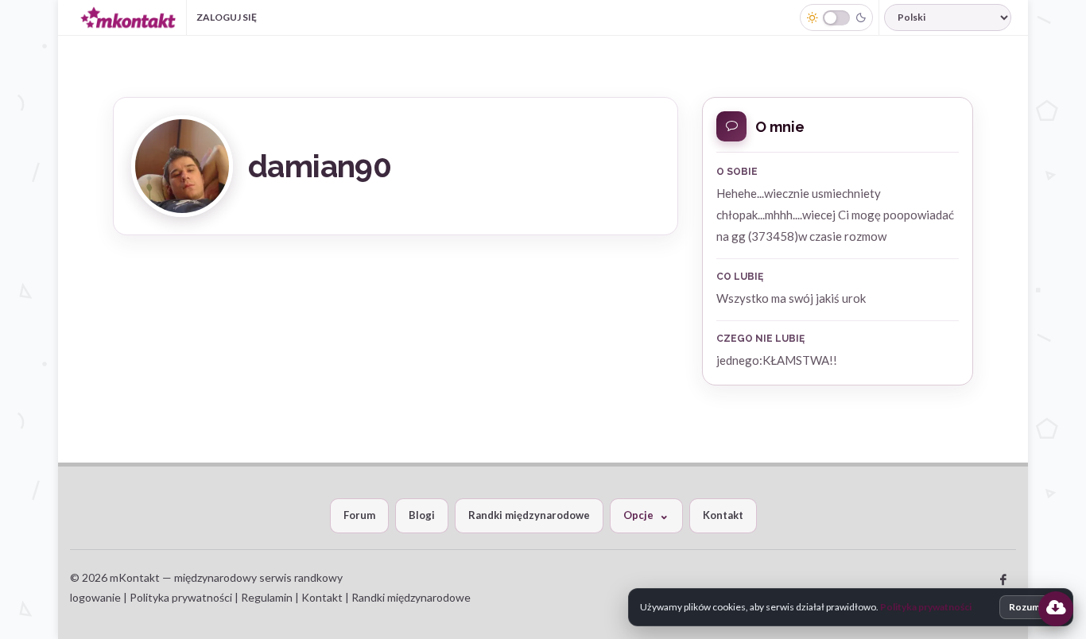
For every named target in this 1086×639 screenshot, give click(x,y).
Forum (359, 515)
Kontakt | (326, 597)
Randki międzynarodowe (529, 515)
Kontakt (723, 515)
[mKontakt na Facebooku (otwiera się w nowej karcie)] (1003, 580)
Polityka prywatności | (184, 597)
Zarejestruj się (322, 17)
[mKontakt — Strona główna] (128, 17)
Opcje (638, 515)
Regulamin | (271, 597)
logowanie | (100, 597)
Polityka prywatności (926, 607)
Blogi (422, 515)
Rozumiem (1032, 607)
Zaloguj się (226, 17)
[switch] (836, 17)
